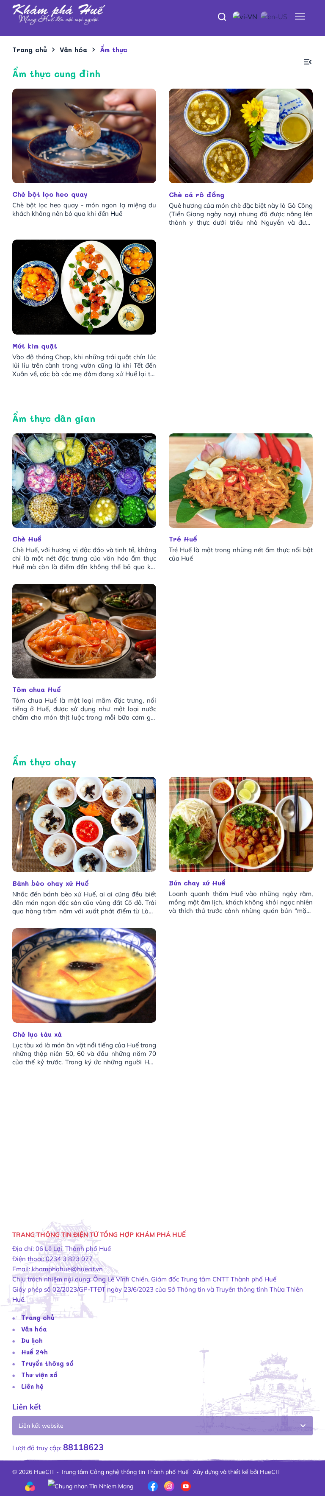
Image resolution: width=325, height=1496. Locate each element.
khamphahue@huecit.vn (67, 1269)
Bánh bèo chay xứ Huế (51, 883)
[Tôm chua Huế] (84, 631)
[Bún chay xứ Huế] (241, 824)
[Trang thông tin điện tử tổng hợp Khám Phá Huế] (162, 14)
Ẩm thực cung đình (56, 73)
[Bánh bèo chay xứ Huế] (84, 824)
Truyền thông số (47, 1363)
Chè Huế (26, 538)
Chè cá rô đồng (198, 194)
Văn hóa (34, 1329)
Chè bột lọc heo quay (50, 194)
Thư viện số (39, 1374)
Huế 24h (34, 1352)
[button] (308, 62)
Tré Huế (183, 538)
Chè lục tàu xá (38, 1034)
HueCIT (270, 1472)
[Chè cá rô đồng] (241, 136)
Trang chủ (37, 1317)
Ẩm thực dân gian (53, 418)
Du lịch (32, 1340)
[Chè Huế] (84, 480)
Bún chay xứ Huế (197, 882)
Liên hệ (32, 1386)
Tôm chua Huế (36, 689)
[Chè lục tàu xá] (84, 975)
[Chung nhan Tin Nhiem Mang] (90, 1485)
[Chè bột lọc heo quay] (84, 136)
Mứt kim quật (36, 345)
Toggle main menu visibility (300, 15)
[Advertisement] (162, 1147)
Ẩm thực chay (44, 762)
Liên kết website (41, 1425)
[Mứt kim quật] (84, 287)
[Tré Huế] (241, 480)
